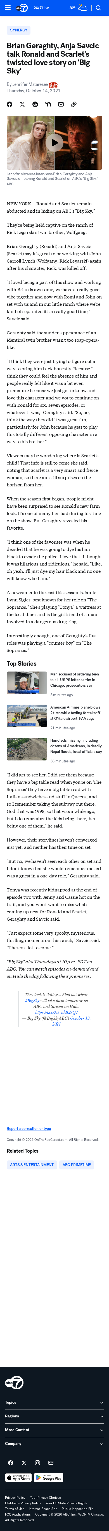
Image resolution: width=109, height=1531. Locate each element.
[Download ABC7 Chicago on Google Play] (48, 1477)
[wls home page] (14, 1382)
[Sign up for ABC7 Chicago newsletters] (50, 1463)
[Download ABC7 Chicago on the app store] (18, 1477)
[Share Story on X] (22, 104)
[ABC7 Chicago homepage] (22, 7)
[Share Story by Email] (61, 104)
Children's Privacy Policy (23, 1503)
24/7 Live (41, 8)
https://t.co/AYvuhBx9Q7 (56, 1012)
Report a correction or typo (29, 1128)
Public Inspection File (77, 1509)
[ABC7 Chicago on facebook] (10, 1463)
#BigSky (32, 1000)
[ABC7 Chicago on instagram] (37, 1463)
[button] (8, 7)
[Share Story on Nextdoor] (48, 104)
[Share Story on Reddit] (35, 104)
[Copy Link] (74, 104)
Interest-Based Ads (43, 1509)
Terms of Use (14, 1509)
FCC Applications (18, 1514)
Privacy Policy (15, 1497)
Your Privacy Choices (45, 1497)
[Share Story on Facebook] (9, 104)
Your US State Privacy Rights (66, 1503)
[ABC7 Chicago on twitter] (24, 1463)
